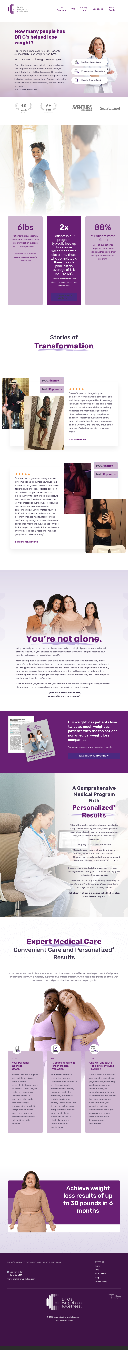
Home (97, 1266)
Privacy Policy (101, 1281)
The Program (61, 8)
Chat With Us (100, 1274)
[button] (5, 59)
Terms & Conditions (64, 1320)
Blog (97, 1277)
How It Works (112, 8)
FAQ (73, 9)
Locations (98, 9)
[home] (18, 9)
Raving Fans (83, 8)
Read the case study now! (64, 296)
